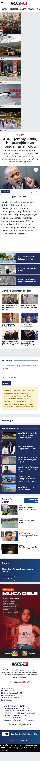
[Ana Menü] (2, 3)
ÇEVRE (18, 708)
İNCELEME (7, 713)
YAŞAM (31, 9)
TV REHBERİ (30, 720)
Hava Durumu (9, 688)
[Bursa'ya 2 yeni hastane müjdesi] (29, 318)
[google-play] (25, 725)
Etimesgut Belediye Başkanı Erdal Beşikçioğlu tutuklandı (29, 343)
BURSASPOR (8, 708)
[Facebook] (12, 681)
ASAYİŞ (23, 9)
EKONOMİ (15, 711)
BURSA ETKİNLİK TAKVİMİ (13, 720)
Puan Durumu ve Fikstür (13, 693)
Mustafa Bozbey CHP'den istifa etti (8, 325)
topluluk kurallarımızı (23, 391)
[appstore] (13, 725)
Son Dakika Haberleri (12, 698)
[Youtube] (24, 681)
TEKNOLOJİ (8, 718)
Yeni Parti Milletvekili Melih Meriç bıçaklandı (29, 306)
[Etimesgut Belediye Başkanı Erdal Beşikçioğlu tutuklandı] (29, 335)
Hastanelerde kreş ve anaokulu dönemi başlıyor (9, 307)
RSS (6, 734)
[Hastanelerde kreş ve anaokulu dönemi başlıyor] (10, 299)
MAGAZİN (32, 713)
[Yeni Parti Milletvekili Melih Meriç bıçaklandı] (29, 299)
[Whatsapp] (28, 681)
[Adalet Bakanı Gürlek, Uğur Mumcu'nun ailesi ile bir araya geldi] (10, 335)
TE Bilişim (25, 741)
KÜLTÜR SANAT (20, 713)
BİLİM (14, 706)
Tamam (4, 750)
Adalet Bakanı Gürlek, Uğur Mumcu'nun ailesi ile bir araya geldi (10, 343)
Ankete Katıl (8, 578)
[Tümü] (37, 420)
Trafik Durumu (9, 691)
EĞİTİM (6, 711)
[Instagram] (20, 681)
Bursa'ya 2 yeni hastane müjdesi (27, 325)
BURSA (4, 9)
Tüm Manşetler (9, 695)
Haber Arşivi (9, 700)
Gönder (6, 383)
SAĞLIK (16, 715)
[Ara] (37, 3)
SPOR (25, 715)
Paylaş (6, 192)
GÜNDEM (14, 9)
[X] (16, 681)
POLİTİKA (20, 135)
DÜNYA (27, 708)
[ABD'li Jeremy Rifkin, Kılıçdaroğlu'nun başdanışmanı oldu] (20, 177)
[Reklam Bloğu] (20, 621)
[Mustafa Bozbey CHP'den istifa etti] (10, 318)
